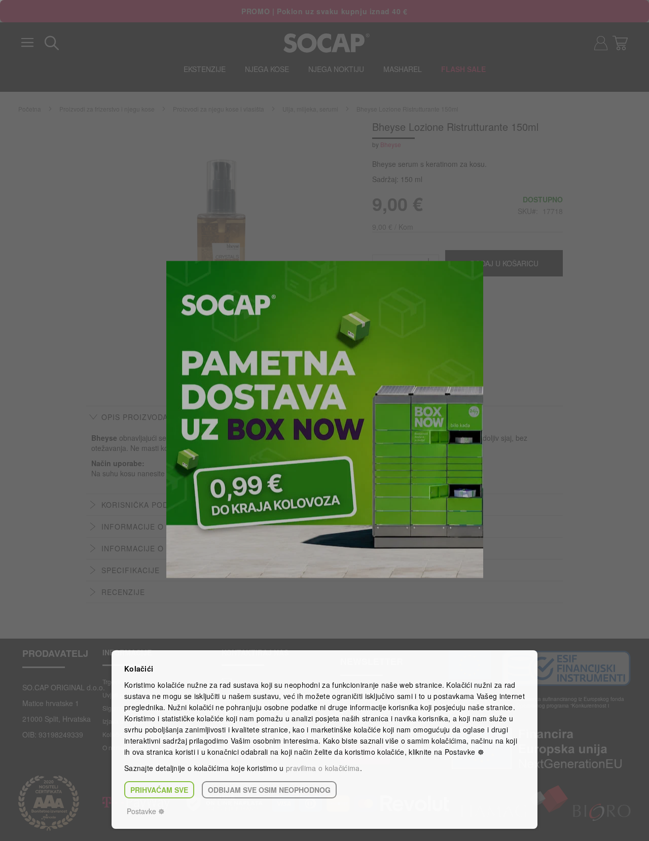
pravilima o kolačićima (323, 768)
